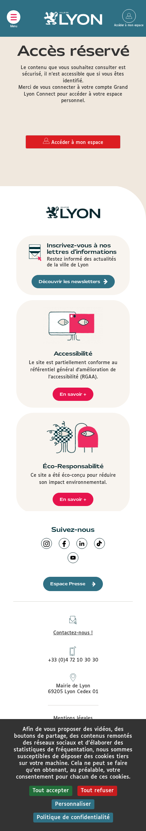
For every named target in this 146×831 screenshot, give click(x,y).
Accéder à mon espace (129, 16)
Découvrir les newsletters (69, 281)
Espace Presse (67, 584)
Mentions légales (73, 718)
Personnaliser (73, 804)
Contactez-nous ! (73, 633)
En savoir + (73, 394)
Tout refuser (97, 791)
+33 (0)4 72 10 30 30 (73, 660)
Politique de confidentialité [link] (73, 817)
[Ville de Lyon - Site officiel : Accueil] (73, 18)
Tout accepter (51, 791)
